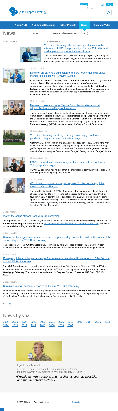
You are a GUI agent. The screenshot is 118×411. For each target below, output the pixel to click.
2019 (70, 321)
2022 (42, 321)
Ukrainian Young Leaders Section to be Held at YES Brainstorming (41, 286)
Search (90, 8)
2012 (24, 325)
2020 (61, 321)
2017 (89, 321)
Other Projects (68, 25)
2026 (6, 321)
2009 (52, 325)
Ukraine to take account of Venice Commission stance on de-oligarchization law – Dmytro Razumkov (65, 107)
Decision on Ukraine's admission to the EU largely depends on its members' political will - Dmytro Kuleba (67, 74)
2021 (52, 321)
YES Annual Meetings (43, 25)
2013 (15, 325)
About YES (21, 25)
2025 (15, 321)
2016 (98, 321)
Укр (103, 5)
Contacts (83, 5)
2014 (6, 325)
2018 (79, 321)
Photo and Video (101, 25)
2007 (70, 325)
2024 (24, 321)
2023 (33, 321)
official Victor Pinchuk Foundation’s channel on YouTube (71, 223)
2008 (61, 325)
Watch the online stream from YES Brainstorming (31, 216)
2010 (42, 325)
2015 (107, 321)
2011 (33, 325)
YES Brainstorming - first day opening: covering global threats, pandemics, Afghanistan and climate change (66, 137)
